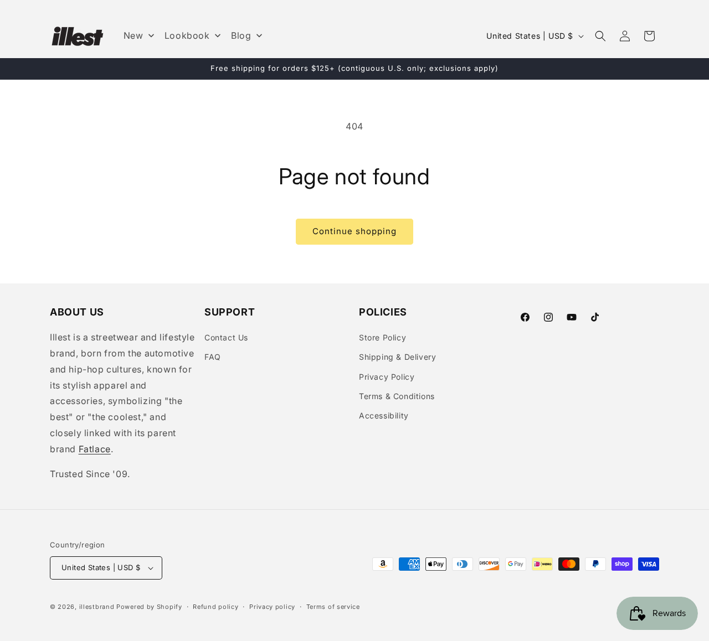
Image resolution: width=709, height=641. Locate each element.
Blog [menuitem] (241, 35)
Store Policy (382, 337)
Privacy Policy (386, 376)
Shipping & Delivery (397, 356)
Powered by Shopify (149, 607)
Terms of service (333, 607)
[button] (600, 36)
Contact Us (226, 337)
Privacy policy (272, 607)
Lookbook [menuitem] (187, 35)
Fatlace (95, 448)
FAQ (212, 356)
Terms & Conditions (397, 396)
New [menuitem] (133, 35)
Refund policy (215, 607)
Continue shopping (354, 231)
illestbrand (97, 607)
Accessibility (384, 415)
